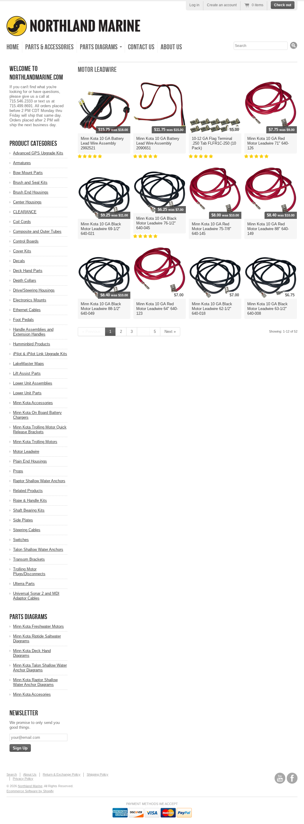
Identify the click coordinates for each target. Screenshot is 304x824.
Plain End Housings (30, 461)
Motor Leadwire (26, 451)
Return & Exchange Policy (61, 774)
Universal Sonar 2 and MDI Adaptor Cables (36, 595)
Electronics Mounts (29, 300)
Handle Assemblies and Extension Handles (33, 331)
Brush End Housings (30, 192)
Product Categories (33, 143)
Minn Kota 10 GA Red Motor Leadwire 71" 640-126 (268, 143)
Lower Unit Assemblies (32, 383)
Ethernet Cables (27, 310)
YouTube (280, 778)
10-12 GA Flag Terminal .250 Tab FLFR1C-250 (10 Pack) (214, 143)
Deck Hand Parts (27, 270)
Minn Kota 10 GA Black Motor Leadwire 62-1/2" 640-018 (212, 309)
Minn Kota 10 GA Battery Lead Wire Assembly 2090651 (157, 143)
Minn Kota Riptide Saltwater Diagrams (37, 638)
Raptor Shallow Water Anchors (39, 481)
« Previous (91, 331)
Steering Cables (26, 530)
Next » (170, 331)
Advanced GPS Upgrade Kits (38, 153)
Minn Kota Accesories (32, 694)
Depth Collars (24, 280)
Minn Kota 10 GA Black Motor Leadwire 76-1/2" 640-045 (156, 223)
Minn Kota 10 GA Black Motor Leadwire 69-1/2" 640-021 (101, 229)
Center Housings (27, 202)
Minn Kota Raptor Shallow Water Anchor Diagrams (35, 682)
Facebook (292, 778)
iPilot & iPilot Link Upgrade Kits (40, 354)
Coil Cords (22, 221)
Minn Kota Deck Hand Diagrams (32, 653)
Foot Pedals (23, 319)
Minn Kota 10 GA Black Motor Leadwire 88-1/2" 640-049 (101, 309)
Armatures (22, 163)
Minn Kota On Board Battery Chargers (37, 415)
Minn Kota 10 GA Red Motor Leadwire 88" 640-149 (268, 229)
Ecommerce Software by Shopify (30, 791)
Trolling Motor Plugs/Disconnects (29, 571)
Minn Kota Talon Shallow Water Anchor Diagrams (40, 667)
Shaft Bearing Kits (29, 510)
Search (12, 774)
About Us (171, 47)
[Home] (73, 31)
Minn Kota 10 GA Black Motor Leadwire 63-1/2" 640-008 (267, 309)
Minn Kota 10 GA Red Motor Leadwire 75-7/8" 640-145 (211, 229)
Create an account (222, 5)
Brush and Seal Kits (30, 182)
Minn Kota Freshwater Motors (38, 626)
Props (18, 471)
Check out (282, 5)
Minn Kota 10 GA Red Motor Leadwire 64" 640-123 (157, 309)
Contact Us (141, 47)
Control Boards (26, 241)
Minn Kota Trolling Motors (35, 441)
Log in (194, 5)
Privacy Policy (23, 778)
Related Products (28, 490)
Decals (19, 261)
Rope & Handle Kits (30, 500)
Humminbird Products (31, 344)
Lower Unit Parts (27, 393)
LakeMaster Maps (28, 363)
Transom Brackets (29, 559)
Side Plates (23, 520)
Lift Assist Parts (27, 373)
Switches (21, 539)
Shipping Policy (97, 774)
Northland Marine (30, 786)
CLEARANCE (25, 212)
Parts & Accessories (49, 47)
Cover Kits (22, 251)
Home (13, 47)
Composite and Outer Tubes (37, 231)
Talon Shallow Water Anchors (38, 549)
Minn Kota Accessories (33, 403)
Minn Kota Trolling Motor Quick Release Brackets (39, 429)
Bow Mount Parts (28, 172)
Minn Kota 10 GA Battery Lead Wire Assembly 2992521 (102, 143)
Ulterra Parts (24, 583)
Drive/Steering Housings (34, 290)
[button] (90, 156)
